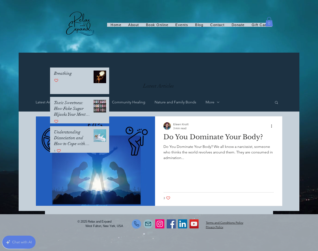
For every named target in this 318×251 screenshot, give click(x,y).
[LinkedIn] (182, 223)
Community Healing (128, 102)
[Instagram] (159, 223)
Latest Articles (47, 102)
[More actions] (273, 126)
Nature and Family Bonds (175, 102)
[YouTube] (194, 223)
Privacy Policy (214, 227)
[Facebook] (171, 223)
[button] (269, 22)
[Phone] (136, 224)
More (210, 102)
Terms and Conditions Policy (224, 222)
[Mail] (148, 223)
